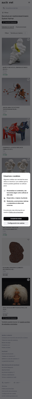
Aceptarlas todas (16, 219)
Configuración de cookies (16, 223)
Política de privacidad (16, 212)
